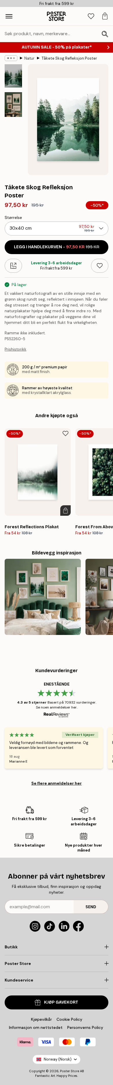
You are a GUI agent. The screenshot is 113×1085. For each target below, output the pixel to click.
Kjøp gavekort (61, 1002)
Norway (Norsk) (58, 1059)
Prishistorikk (15, 349)
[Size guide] (13, 266)
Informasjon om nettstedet (36, 1027)
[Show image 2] (13, 104)
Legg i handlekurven (56, 247)
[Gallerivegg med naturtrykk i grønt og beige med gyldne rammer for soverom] (43, 597)
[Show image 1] (13, 76)
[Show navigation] (9, 16)
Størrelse (13, 217)
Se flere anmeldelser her (56, 783)
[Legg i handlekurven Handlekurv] (65, 510)
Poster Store (69, 1071)
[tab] (91, 16)
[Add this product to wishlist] (99, 266)
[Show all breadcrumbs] (11, 58)
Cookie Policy (69, 1019)
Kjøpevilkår (41, 1019)
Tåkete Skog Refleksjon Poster (69, 58)
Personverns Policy (85, 1027)
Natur (29, 58)
